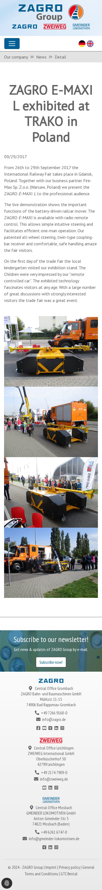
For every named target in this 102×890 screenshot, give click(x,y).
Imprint (51, 867)
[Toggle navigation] (12, 43)
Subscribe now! (51, 662)
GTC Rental (69, 873)
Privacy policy (70, 867)
